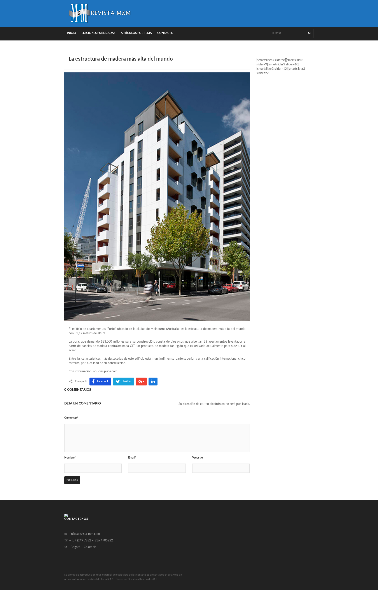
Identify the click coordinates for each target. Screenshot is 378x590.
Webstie (197, 457)
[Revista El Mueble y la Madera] (99, 13)
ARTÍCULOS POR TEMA (136, 33)
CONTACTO (165, 33)
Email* (132, 457)
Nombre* (70, 457)
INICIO (71, 33)
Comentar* (71, 418)
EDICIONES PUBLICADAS (98, 33)
